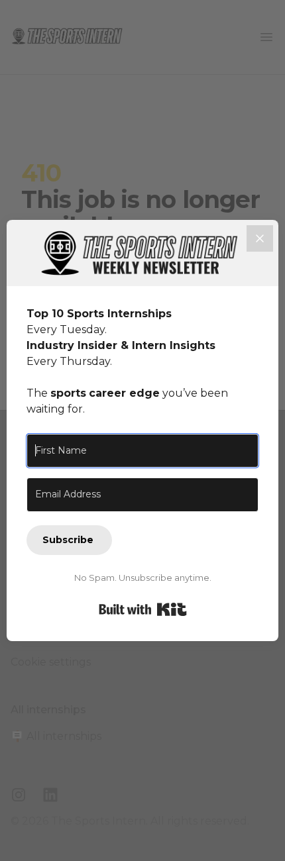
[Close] (260, 238)
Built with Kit (143, 609)
